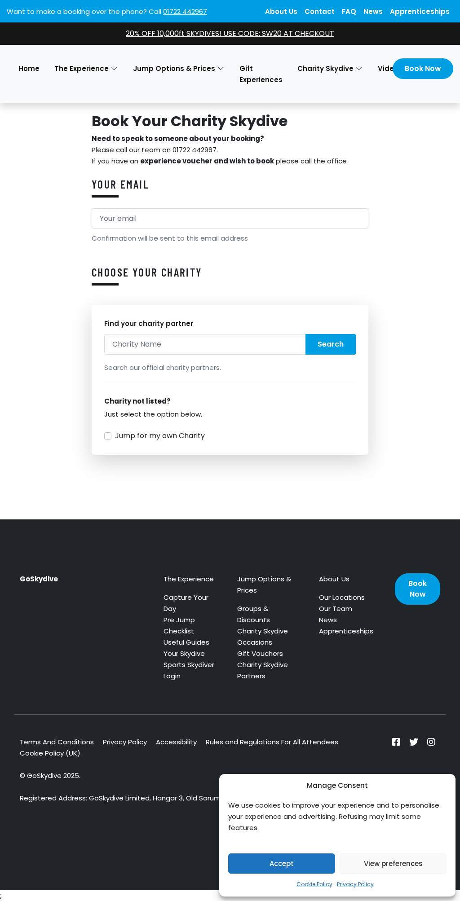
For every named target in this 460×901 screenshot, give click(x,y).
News (373, 11)
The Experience (189, 579)
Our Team (335, 608)
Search (331, 344)
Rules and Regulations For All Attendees (272, 742)
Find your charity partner (148, 323)
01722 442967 (185, 11)
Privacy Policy (355, 884)
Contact (320, 11)
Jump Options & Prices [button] (174, 68)
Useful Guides (186, 642)
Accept (282, 863)
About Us (281, 11)
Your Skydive (184, 653)
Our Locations (342, 597)
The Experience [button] (81, 68)
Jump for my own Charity (160, 436)
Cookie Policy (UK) (50, 753)
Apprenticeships (420, 11)
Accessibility (176, 742)
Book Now (423, 68)
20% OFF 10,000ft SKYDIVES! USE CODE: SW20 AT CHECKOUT (230, 33)
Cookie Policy (314, 884)
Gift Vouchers (260, 653)
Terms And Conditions (57, 742)
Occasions (254, 642)
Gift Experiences (261, 74)
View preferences (393, 863)
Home (29, 68)
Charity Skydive (262, 631)
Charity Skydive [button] (325, 68)
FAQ (349, 11)
